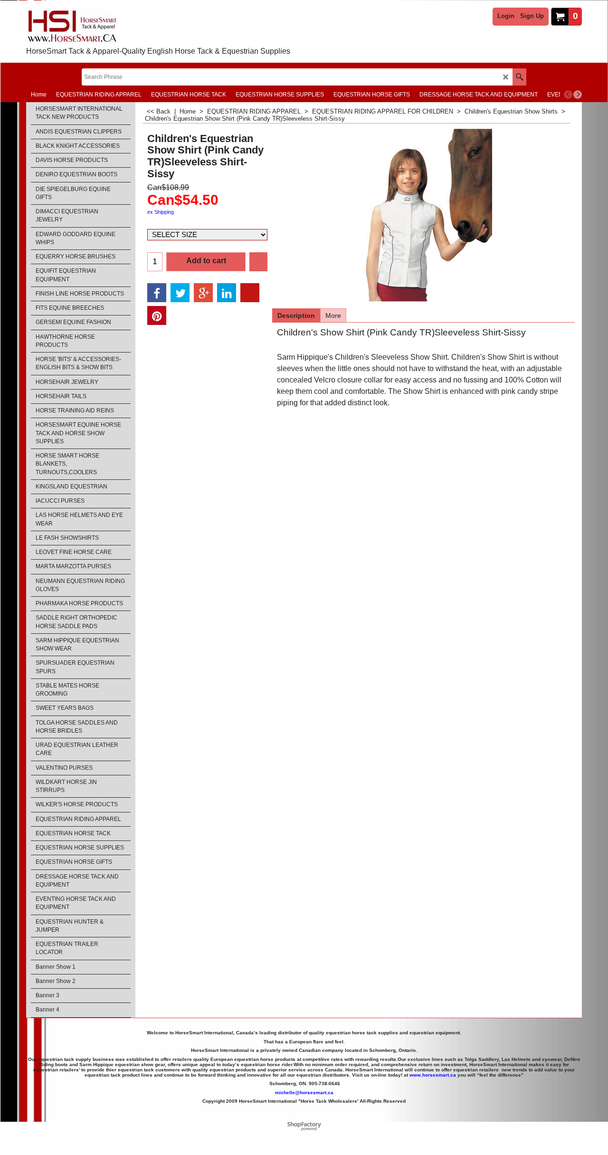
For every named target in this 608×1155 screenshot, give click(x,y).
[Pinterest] (156, 315)
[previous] (568, 94)
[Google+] (203, 292)
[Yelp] (249, 292)
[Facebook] (156, 292)
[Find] (519, 77)
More (333, 315)
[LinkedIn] (226, 292)
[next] (577, 94)
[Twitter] (180, 292)
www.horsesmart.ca (432, 1075)
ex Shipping (160, 212)
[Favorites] (258, 262)
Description (296, 315)
